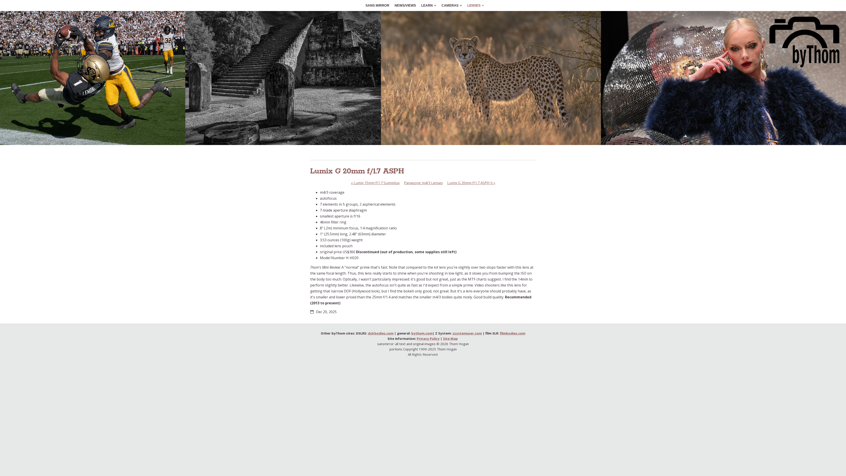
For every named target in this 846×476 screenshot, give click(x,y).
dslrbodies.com (380, 333)
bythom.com (421, 333)
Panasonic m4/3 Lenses (423, 182)
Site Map (450, 338)
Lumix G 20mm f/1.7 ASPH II (471, 182)
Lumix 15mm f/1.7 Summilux (375, 182)
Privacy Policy (428, 338)
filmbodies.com (512, 333)
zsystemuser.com (467, 333)
